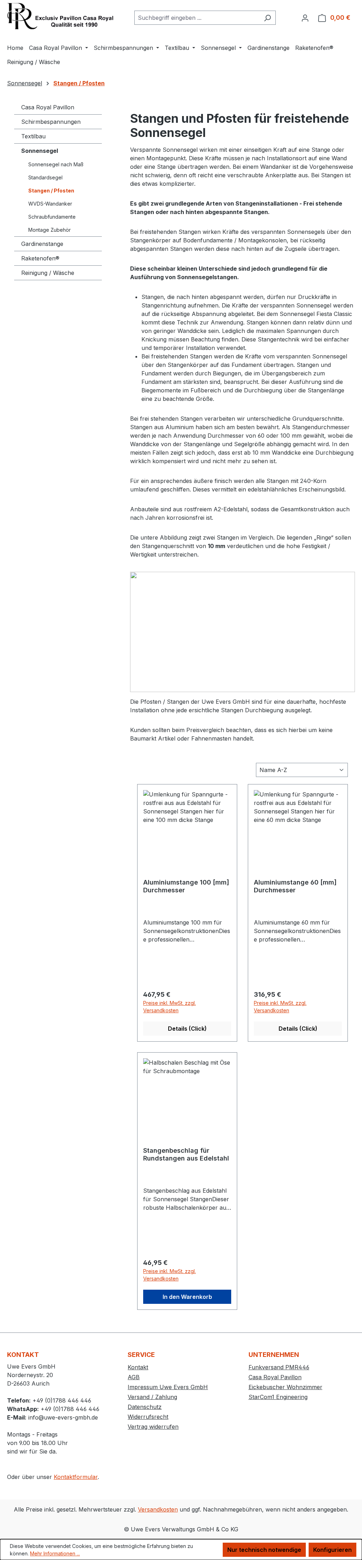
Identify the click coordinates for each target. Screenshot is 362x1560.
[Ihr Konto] (305, 18)
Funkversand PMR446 (279, 1367)
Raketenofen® (40, 258)
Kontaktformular (76, 1476)
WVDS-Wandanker (50, 204)
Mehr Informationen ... (55, 1553)
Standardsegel (45, 177)
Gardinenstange (42, 243)
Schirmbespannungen (51, 121)
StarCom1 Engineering (278, 1396)
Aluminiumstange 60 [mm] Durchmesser (295, 886)
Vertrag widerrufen (153, 1426)
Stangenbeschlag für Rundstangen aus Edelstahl (186, 1154)
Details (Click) (187, 1028)
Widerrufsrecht (148, 1416)
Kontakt (138, 1367)
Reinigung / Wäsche (47, 272)
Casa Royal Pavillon (47, 107)
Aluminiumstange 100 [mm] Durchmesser (186, 886)
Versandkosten (158, 1509)
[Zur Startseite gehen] (60, 16)
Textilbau (33, 136)
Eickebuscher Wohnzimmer (285, 1387)
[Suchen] (267, 18)
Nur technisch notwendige (264, 1549)
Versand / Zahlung (152, 1396)
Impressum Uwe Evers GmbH (168, 1387)
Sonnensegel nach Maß (55, 164)
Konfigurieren (332, 1549)
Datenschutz (145, 1406)
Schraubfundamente (52, 217)
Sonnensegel (39, 150)
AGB (134, 1377)
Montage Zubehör (49, 230)
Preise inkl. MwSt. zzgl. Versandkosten (169, 1006)
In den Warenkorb (187, 1296)
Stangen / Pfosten (51, 191)
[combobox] (196, 18)
